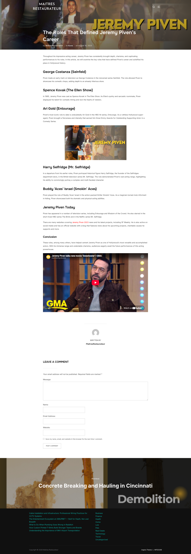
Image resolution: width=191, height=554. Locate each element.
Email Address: (49, 416)
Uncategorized (102, 539)
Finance (99, 516)
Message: (47, 379)
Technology (100, 534)
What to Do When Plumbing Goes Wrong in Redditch (51, 525)
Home (70, 45)
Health (98, 519)
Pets (97, 528)
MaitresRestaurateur (54, 45)
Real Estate (100, 531)
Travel (98, 537)
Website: (46, 427)
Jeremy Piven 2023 (80, 222)
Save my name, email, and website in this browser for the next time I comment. (74, 439)
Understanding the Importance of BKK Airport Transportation (54, 530)
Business (99, 513)
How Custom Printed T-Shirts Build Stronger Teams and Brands (55, 528)
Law (97, 525)
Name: (45, 405)
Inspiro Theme (146, 550)
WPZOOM (158, 550)
